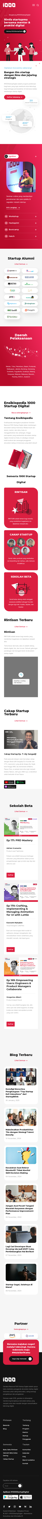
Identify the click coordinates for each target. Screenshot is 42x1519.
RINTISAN (21, 492)
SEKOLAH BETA (21, 576)
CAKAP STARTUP (21, 534)
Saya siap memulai (19, 1359)
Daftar (10, 875)
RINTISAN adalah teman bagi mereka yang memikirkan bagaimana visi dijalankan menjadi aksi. (20, 521)
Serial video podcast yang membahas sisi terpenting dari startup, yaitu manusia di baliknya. (21, 561)
